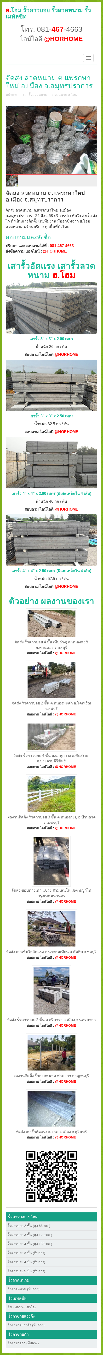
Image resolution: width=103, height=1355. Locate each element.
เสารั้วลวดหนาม (35, 95)
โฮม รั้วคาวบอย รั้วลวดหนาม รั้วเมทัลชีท (48, 13)
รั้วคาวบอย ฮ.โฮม (23, 1217)
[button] (51, 1176)
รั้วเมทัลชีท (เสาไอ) (21, 1307)
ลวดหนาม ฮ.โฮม (64, 95)
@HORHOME (55, 251)
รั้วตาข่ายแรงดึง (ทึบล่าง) (26, 1325)
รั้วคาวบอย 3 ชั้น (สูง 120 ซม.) (29, 1235)
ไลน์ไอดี (51, 38)
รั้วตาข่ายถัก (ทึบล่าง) (23, 1343)
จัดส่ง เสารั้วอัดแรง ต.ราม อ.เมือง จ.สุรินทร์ (51, 1132)
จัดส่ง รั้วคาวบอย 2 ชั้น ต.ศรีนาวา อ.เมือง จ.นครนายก (51, 1020)
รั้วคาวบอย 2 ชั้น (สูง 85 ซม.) (28, 1226)
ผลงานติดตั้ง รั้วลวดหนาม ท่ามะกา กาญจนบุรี (51, 1076)
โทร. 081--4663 (51, 29)
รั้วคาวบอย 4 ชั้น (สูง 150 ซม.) (29, 1244)
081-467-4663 (62, 246)
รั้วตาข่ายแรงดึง (21, 1316)
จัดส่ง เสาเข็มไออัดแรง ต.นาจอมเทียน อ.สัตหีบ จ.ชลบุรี (51, 952)
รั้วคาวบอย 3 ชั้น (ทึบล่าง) (26, 1253)
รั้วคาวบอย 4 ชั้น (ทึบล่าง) (26, 1262)
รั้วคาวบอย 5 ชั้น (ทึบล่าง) (26, 1271)
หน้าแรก (12, 95)
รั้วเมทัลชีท (17, 1298)
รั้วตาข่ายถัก (18, 1334)
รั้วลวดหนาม (18, 1280)
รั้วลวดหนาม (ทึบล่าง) (23, 1289)
